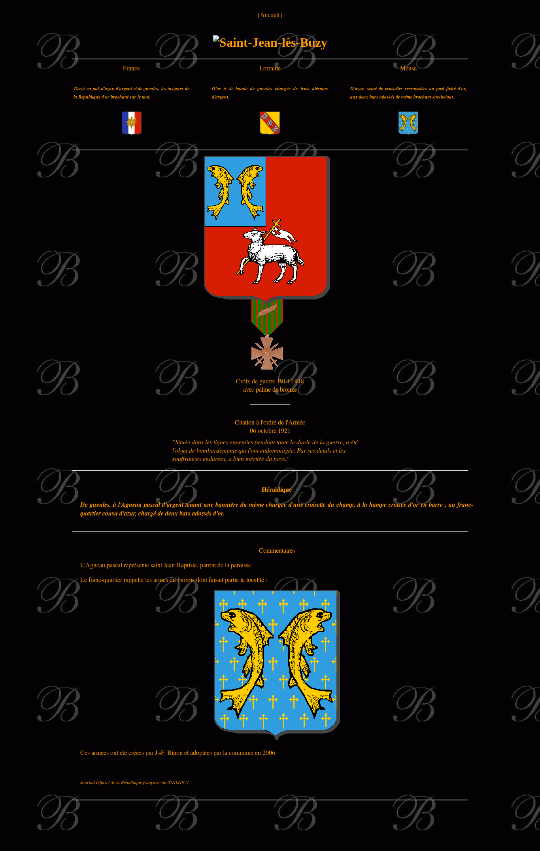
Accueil (269, 14)
